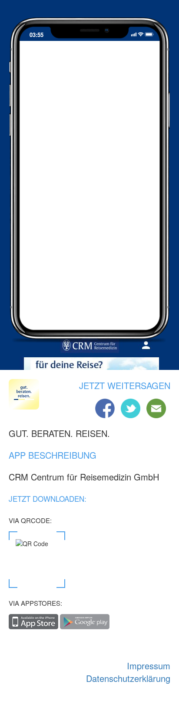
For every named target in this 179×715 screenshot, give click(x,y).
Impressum (148, 665)
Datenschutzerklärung (128, 678)
